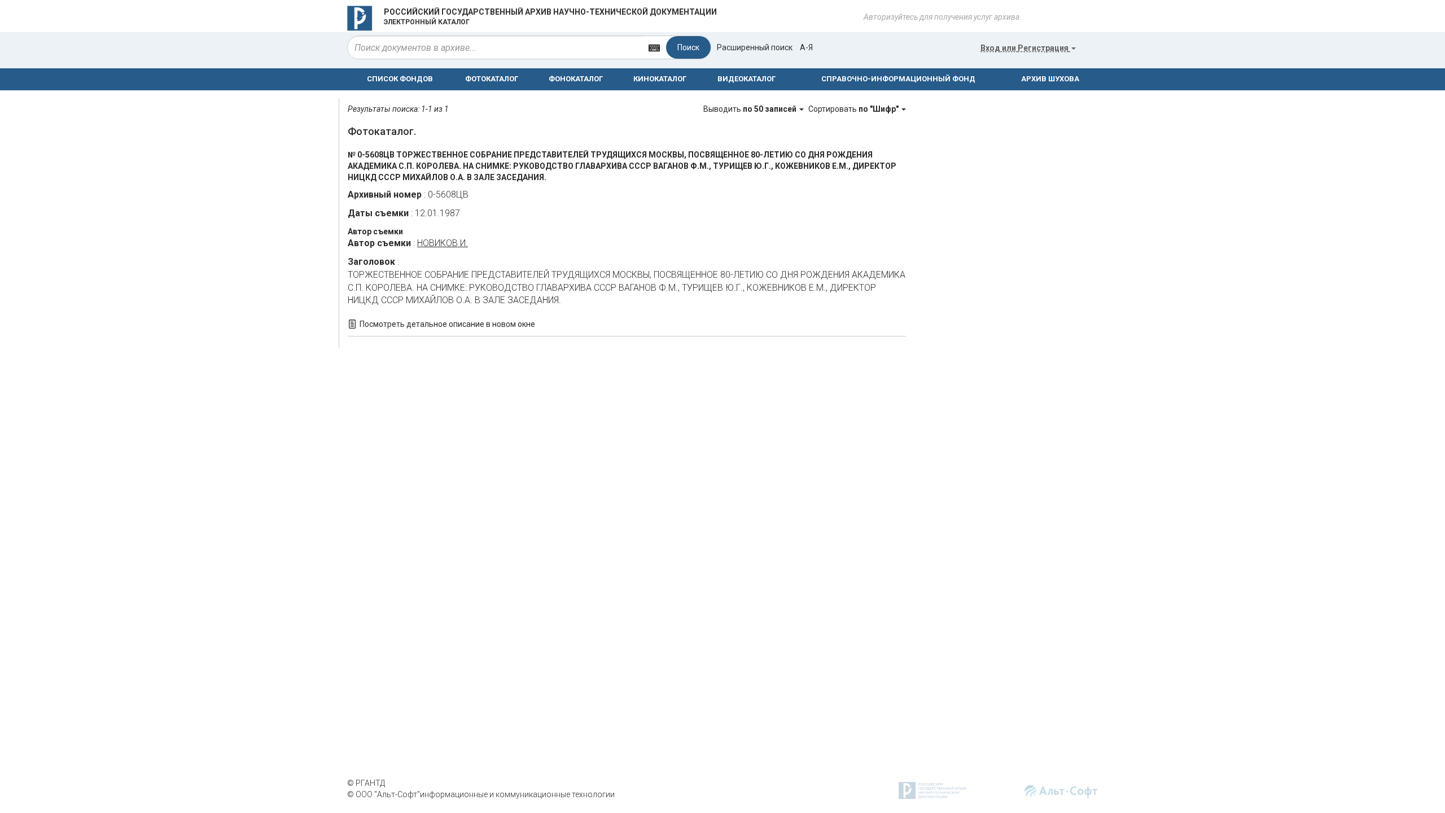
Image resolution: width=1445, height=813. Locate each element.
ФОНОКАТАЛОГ (576, 79)
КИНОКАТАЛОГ (659, 79)
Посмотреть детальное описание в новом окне (447, 324)
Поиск (688, 47)
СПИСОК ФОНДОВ (400, 79)
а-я (806, 47)
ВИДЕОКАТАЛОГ (746, 79)
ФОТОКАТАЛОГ (491, 79)
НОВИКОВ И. (442, 243)
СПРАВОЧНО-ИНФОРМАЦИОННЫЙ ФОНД (898, 79)
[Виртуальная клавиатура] (654, 47)
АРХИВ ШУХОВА (1050, 79)
